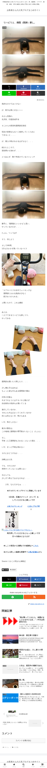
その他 (6, 570)
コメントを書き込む (23, 740)
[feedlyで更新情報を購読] (12, 597)
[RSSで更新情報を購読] (34, 597)
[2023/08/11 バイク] (23, 269)
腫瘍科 (14, 570)
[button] (38, 93)
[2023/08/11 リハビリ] (23, 350)
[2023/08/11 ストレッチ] (23, 190)
